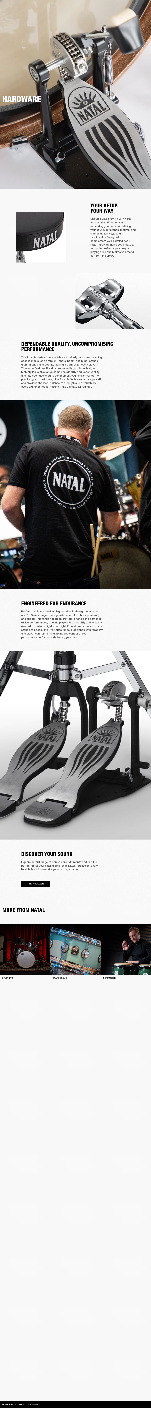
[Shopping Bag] (138, 13)
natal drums (18, 1404)
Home (5, 1404)
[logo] (12, 12)
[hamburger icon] (143, 13)
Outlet (136, 6)
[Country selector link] (143, 6)
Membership (110, 6)
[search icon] (129, 13)
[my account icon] (134, 13)
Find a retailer (124, 6)
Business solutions (93, 6)
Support (121, 13)
